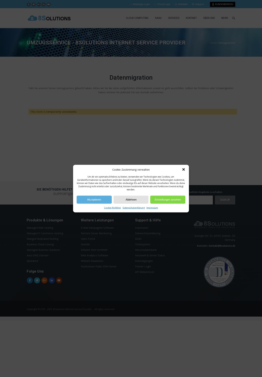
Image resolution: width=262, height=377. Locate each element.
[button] (183, 169)
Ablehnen (131, 199)
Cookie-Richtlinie (112, 207)
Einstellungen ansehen (168, 199)
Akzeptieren (94, 199)
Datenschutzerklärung (134, 207)
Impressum (152, 207)
